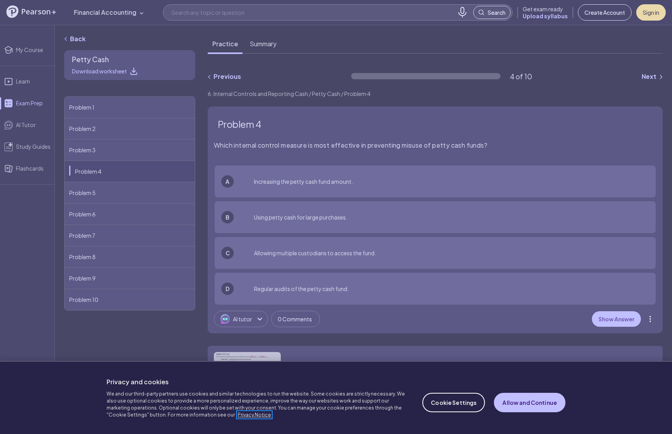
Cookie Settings (453, 402)
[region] (336, 397)
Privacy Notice (254, 415)
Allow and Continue (529, 402)
